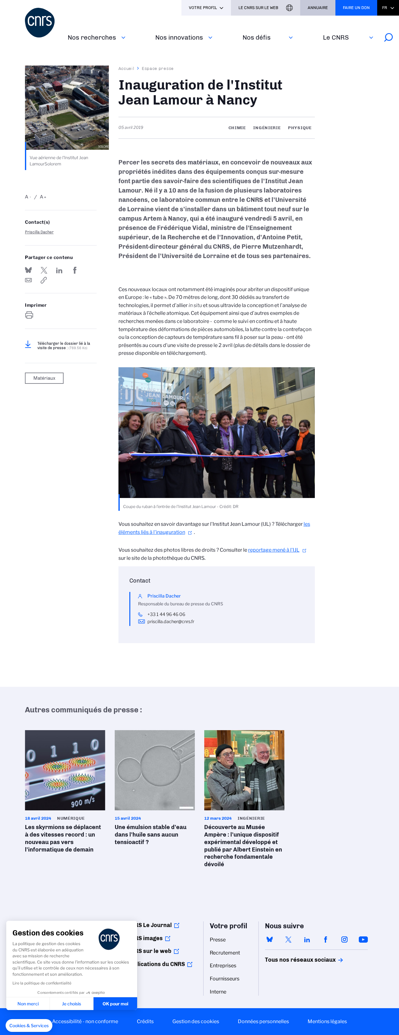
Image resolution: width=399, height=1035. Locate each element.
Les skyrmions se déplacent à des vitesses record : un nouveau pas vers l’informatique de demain (65, 793)
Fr (384, 7)
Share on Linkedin (59, 270)
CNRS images (145, 938)
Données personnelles (263, 1021)
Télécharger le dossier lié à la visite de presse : (63, 345)
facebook (325, 939)
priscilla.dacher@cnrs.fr (170, 621)
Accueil (126, 68)
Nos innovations (179, 37)
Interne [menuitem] (218, 992)
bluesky (269, 939)
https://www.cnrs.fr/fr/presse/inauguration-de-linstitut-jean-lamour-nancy (44, 280)
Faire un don (356, 7)
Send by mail (28, 280)
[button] (29, 1025)
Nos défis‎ (257, 37)
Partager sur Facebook (74, 270)
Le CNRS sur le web (258, 7)
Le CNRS (336, 37)
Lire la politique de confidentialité (41, 983)
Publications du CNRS (156, 964)
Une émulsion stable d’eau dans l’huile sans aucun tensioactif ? (155, 789)
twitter (288, 939)
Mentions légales (327, 1021)
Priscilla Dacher (39, 232)
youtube (363, 939)
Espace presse (158, 68)
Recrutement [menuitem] (225, 953)
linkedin (307, 939)
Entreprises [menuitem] (223, 966)
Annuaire (318, 7)
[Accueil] (42, 22)
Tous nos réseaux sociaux (289, 959)
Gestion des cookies (195, 1021)
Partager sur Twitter (44, 270)
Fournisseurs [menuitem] (224, 979)
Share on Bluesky (28, 270)
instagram (344, 939)
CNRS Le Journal (149, 925)
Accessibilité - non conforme (85, 1021)
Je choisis (71, 1003)
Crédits (145, 1021)
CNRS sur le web (149, 951)
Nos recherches (92, 37)
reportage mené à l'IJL (274, 550)
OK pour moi (115, 1003)
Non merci (28, 1003)
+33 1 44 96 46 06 (166, 614)
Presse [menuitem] (218, 940)
